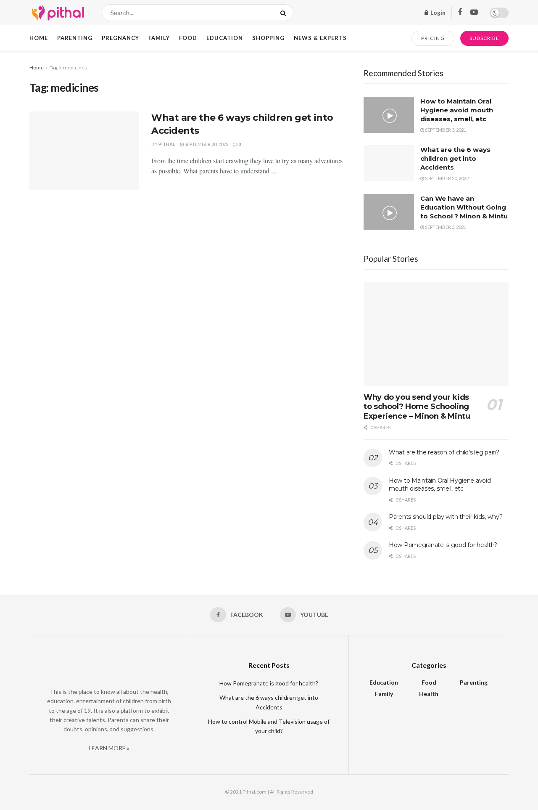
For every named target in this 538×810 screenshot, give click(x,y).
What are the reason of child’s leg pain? (444, 452)
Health (428, 693)
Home (38, 38)
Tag (53, 67)
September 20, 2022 (206, 144)
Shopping (268, 38)
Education (224, 38)
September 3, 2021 (445, 130)
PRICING (433, 38)
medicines (75, 67)
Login (437, 12)
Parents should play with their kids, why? (446, 517)
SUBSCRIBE (484, 38)
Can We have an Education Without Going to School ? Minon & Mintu (464, 207)
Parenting (74, 38)
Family (159, 38)
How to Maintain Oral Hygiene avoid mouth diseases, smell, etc (456, 110)
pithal (166, 144)
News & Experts (320, 38)
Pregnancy (120, 38)
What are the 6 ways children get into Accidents (455, 158)
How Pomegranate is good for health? (443, 545)
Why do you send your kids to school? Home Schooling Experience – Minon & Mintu (417, 407)
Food (188, 38)
